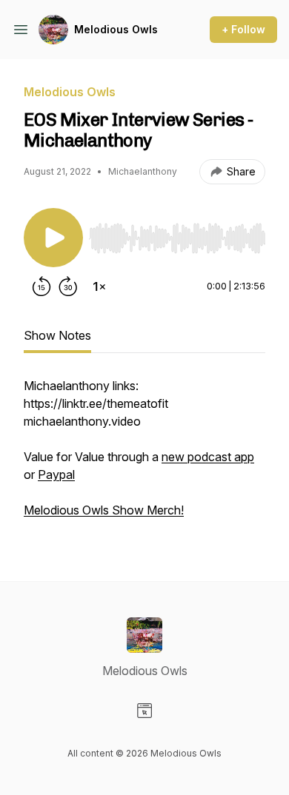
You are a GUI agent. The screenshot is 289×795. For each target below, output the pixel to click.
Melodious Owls (116, 29)
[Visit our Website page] (144, 710)
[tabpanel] (144, 455)
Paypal (56, 474)
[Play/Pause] (53, 237)
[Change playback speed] (99, 286)
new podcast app (208, 456)
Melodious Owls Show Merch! (104, 510)
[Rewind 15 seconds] (41, 286)
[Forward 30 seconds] (68, 286)
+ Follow (243, 29)
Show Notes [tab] (57, 335)
